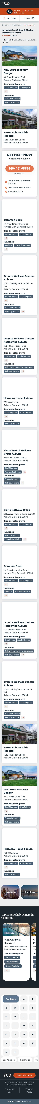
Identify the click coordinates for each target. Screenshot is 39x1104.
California (16, 25)
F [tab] (32, 1008)
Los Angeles (9, 1060)
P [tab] (15, 1034)
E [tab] (23, 1008)
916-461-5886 (19, 168)
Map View (11, 18)
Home (6, 25)
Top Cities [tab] (11, 999)
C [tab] (6, 1008)
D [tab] (15, 1008)
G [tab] (6, 1016)
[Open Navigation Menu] (35, 4)
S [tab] (6, 1043)
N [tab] (32, 1025)
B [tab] (32, 999)
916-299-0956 (9, 11)
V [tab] (32, 1043)
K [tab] (6, 1025)
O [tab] (6, 1034)
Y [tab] (15, 1052)
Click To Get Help (23, 10)
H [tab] (15, 1016)
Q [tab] (24, 1034)
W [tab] (6, 1052)
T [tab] (15, 1043)
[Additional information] (7, 42)
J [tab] (32, 1016)
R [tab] (32, 1034)
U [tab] (24, 1043)
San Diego (25, 1060)
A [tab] (24, 999)
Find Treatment (24, 1075)
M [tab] (24, 1025)
